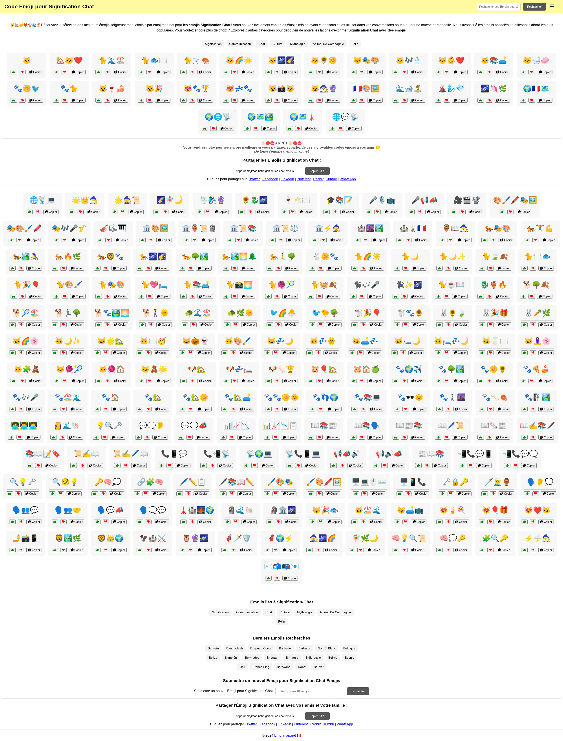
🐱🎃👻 (195, 341)
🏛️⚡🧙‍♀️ (328, 228)
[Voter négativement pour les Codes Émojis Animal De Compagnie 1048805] (278, 324)
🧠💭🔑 (452, 538)
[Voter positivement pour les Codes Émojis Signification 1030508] (400, 240)
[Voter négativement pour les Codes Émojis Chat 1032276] (533, 409)
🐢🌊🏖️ (198, 313)
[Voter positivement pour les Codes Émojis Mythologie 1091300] (182, 550)
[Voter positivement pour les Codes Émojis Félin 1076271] (396, 296)
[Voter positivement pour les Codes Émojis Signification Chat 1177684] (183, 72)
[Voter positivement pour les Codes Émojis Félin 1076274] (56, 296)
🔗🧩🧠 (150, 482)
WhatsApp (348, 179)
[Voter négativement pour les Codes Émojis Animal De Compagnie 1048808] (319, 381)
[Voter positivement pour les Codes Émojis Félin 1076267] (397, 268)
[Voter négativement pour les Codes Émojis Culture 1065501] (232, 493)
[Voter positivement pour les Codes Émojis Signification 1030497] (30, 465)
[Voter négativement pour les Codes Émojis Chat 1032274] (234, 296)
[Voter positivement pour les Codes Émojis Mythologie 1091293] (114, 212)
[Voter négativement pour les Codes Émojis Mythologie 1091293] (123, 212)
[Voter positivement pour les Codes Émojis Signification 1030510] (179, 493)
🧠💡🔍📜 (408, 538)
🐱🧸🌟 (154, 369)
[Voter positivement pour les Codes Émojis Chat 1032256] (524, 268)
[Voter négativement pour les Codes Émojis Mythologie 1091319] (208, 212)
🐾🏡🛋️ (238, 397)
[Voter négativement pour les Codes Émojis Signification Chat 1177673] (22, 100)
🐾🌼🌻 (494, 369)
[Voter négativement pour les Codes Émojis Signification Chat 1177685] (277, 72)
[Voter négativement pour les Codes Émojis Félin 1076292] (21, 268)
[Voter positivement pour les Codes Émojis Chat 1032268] (394, 352)
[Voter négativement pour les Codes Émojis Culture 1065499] (319, 493)
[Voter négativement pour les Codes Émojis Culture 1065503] (192, 522)
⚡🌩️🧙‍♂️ (537, 538)
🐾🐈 (69, 88)
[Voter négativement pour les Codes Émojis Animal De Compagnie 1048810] (106, 352)
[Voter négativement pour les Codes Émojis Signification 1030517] (256, 128)
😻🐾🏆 (196, 88)
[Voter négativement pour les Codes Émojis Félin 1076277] (192, 296)
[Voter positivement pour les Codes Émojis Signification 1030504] (272, 240)
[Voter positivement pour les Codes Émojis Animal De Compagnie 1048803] (12, 324)
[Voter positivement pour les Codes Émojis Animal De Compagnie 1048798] (141, 296)
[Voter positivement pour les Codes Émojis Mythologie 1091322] (72, 212)
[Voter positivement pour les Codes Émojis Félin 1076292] (12, 268)
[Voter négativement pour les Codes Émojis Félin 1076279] (321, 409)
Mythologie (297, 44)
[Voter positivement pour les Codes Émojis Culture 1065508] (290, 128)
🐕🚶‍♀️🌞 (155, 313)
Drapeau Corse (261, 648)
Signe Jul (231, 657)
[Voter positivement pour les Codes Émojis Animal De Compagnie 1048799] (268, 381)
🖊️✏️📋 (192, 482)
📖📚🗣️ (366, 425)
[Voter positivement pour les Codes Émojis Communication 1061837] (55, 522)
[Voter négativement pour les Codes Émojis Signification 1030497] (38, 465)
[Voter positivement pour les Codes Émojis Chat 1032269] (396, 381)
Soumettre (358, 691)
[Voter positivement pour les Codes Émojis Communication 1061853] (462, 465)
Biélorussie (313, 657)
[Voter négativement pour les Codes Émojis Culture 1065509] (533, 437)
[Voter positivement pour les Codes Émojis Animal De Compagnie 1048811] (523, 296)
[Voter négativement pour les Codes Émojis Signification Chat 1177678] (531, 72)
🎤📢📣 (424, 200)
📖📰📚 (409, 425)
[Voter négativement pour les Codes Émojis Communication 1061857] (254, 465)
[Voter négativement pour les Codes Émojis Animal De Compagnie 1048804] (107, 381)
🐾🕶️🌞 (410, 397)
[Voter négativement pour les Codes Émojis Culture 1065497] (362, 100)
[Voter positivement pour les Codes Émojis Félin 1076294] (397, 409)
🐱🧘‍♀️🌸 (537, 341)
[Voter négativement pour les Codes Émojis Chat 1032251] (106, 409)
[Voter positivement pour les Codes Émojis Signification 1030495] (52, 493)
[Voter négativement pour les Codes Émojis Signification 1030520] (106, 522)
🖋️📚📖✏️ (236, 482)
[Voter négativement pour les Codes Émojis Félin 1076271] (404, 296)
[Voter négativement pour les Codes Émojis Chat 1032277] (448, 522)
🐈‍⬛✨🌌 (409, 285)
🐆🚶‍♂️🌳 (283, 256)
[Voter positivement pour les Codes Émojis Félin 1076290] (140, 268)
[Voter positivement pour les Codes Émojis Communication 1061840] (333, 465)
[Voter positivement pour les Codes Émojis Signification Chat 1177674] (268, 100)
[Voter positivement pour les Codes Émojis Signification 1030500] (439, 550)
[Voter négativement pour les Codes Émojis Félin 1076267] (405, 268)
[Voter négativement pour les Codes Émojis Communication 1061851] (420, 212)
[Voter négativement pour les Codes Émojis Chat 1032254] (318, 352)
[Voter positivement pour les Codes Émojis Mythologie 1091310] (224, 550)
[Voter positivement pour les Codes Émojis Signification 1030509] (332, 128)
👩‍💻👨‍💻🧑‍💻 (24, 425)
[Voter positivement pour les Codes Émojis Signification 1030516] (230, 240)
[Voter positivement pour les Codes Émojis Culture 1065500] (100, 240)
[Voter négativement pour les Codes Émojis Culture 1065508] (298, 128)
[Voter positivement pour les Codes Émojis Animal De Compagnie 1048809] (226, 381)
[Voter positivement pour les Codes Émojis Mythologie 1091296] (484, 493)
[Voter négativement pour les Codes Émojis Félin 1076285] (490, 268)
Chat (261, 44)
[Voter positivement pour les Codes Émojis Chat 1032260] (438, 296)
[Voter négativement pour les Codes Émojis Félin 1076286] (106, 268)
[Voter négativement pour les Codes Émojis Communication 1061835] (169, 465)
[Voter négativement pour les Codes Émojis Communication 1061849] (212, 465)
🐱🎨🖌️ (238, 341)
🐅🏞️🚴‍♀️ (25, 256)
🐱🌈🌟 (239, 60)
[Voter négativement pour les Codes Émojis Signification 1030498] (531, 100)
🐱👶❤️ (451, 60)
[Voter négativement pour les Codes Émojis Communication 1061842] (516, 465)
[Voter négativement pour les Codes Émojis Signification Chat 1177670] (234, 100)
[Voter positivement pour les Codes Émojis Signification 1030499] (181, 437)
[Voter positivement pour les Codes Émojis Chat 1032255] (438, 381)
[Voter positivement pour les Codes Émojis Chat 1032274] (226, 296)
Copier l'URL (317, 171)
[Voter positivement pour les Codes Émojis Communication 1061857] (246, 465)
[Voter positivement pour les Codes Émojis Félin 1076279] (312, 409)
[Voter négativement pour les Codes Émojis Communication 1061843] (19, 437)
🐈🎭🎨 (112, 285)
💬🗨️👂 (151, 425)
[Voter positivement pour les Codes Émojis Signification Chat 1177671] (480, 72)
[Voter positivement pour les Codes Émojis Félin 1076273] (268, 409)
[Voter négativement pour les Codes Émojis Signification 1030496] (151, 240)
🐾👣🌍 (325, 397)
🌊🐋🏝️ (409, 88)
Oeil (242, 667)
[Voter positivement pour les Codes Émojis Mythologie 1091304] (267, 550)
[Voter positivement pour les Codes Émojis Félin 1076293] (140, 352)
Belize (213, 657)
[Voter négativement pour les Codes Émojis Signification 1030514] (447, 437)
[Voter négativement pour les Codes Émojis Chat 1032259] (448, 409)
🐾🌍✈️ (409, 369)
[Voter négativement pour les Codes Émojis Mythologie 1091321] (236, 522)
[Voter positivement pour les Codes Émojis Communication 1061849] (203, 465)
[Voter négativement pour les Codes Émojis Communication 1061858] (404, 437)
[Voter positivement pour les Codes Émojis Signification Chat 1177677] (98, 100)
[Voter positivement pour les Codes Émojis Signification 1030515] (96, 437)
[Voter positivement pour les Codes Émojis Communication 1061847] (205, 128)
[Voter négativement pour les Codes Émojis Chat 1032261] (233, 352)
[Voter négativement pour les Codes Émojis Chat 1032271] (149, 381)
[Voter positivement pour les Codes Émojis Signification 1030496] (142, 240)
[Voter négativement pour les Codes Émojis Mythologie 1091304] (275, 550)
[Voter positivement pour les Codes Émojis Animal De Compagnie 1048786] (524, 324)
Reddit (318, 179)
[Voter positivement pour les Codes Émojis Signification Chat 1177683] (311, 100)
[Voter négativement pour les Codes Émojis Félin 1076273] (277, 409)
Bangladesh (234, 648)
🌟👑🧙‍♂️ (85, 200)
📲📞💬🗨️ (520, 454)
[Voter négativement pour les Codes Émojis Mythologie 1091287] (106, 550)
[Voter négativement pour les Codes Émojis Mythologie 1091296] (493, 493)
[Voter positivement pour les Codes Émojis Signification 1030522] (117, 465)
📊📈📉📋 (280, 425)
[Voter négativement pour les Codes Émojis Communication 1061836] (277, 578)
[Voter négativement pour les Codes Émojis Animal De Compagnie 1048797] (107, 324)
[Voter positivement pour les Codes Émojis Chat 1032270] (98, 296)
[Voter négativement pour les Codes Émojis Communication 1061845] (147, 437)
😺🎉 (154, 88)
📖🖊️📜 (451, 425)
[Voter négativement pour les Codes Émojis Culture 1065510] (366, 240)
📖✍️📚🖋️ (537, 425)
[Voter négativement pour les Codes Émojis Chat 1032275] (191, 352)
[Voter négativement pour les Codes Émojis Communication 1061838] (427, 465)
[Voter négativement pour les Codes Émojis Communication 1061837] (63, 522)
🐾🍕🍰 (536, 369)
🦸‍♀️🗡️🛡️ (238, 538)
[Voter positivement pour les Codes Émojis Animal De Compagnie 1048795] (312, 268)
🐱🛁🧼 (536, 60)
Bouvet (319, 667)
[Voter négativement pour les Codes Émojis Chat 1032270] (107, 296)
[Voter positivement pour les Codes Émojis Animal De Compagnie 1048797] (98, 324)
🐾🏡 (153, 397)
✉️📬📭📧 (281, 566)
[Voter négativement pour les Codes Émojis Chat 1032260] (447, 296)
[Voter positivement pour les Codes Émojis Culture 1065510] (357, 240)
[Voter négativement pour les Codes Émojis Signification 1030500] (448, 550)
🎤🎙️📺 (382, 200)
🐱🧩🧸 (27, 369)
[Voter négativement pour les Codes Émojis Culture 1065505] (510, 212)
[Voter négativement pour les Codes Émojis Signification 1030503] (146, 493)
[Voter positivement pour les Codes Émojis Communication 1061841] (356, 493)
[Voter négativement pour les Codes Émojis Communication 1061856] (408, 493)
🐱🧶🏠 (112, 369)
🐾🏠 (110, 397)
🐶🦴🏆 (281, 369)
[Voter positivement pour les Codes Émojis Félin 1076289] (480, 381)
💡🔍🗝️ (109, 425)
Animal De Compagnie (328, 44)
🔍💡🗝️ (23, 482)
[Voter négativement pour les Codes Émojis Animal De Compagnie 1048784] (192, 381)
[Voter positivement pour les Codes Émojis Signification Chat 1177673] (14, 100)
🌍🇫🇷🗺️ (536, 88)
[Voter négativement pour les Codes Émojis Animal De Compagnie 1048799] (277, 381)
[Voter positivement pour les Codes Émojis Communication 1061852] (311, 437)
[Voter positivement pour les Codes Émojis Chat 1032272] (523, 381)
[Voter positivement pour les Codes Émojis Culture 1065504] (284, 212)
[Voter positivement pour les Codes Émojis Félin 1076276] (226, 268)
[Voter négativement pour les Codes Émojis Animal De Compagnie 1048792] (151, 324)
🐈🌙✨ (452, 256)
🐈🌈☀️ (368, 256)
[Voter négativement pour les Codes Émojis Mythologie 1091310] (233, 550)
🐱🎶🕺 (409, 60)
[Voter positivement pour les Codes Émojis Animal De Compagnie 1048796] (312, 324)
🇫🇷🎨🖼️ (366, 88)
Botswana (284, 667)
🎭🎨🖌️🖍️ (24, 228)
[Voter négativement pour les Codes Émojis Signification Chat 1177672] (447, 72)
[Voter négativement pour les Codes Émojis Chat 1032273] (363, 522)
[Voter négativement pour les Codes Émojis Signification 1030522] (126, 465)
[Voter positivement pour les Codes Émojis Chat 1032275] (182, 352)
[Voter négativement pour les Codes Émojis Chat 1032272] (531, 381)
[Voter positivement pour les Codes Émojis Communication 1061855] (376, 465)
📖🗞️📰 (494, 425)
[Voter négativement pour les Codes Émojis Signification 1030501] (19, 240)
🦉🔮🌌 (195, 538)
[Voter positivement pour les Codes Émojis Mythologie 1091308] (157, 212)
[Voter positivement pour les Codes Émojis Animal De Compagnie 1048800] (482, 324)
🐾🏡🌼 (195, 397)
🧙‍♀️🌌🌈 (322, 538)
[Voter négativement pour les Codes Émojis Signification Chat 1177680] (192, 100)
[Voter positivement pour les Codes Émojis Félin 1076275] (484, 240)
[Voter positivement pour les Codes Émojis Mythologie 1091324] (55, 550)
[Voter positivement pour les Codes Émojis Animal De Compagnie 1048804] (98, 381)
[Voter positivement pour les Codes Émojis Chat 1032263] (397, 522)
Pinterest (304, 179)
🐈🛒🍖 (196, 60)
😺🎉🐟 (325, 510)
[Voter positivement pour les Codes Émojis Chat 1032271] (141, 381)
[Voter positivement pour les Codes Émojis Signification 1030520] (97, 522)
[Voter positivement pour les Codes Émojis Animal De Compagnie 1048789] (268, 296)
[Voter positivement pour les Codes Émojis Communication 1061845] (138, 437)
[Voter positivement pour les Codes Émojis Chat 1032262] (182, 409)
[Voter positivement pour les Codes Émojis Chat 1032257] (524, 522)
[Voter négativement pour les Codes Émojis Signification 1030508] (408, 240)
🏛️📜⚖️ (285, 228)
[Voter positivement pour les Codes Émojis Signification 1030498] (523, 100)
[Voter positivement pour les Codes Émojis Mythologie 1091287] (97, 550)
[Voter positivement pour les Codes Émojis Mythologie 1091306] (396, 100)
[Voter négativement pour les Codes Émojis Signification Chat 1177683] (319, 100)
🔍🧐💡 (65, 482)
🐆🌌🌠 (153, 256)
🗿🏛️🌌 (283, 510)
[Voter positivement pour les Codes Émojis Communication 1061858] (396, 437)
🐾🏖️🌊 (68, 397)
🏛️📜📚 (243, 228)
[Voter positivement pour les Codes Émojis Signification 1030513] (482, 550)
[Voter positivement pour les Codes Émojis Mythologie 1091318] (140, 550)
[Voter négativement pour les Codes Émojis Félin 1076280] (535, 240)
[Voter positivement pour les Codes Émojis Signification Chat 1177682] (311, 72)
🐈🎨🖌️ (69, 285)
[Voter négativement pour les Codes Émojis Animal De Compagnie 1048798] (149, 296)
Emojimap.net (285, 735)
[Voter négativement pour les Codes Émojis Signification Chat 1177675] (234, 72)
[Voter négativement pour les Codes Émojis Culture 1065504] (292, 212)
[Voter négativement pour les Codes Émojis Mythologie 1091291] (62, 437)
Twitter (254, 179)
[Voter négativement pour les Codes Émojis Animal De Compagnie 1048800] (490, 324)
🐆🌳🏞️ (195, 256)
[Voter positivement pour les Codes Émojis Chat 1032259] (439, 409)
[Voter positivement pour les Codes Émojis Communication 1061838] (418, 465)
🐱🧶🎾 (69, 369)
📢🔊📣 (389, 454)
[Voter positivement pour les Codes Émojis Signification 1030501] (11, 240)
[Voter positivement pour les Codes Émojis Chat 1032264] (12, 352)
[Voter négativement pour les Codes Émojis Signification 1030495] (61, 493)
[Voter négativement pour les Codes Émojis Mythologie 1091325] (489, 296)
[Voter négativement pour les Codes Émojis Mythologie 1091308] (165, 212)
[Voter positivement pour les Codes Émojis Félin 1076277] (183, 296)
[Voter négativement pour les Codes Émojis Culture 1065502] (148, 522)
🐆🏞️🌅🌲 (239, 256)
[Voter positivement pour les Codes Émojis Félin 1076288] (14, 296)
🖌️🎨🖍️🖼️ (324, 482)
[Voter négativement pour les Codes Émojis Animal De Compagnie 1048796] (321, 324)
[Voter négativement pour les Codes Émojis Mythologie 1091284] (533, 550)
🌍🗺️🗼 (303, 117)
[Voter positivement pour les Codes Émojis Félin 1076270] (55, 268)
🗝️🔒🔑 (455, 482)
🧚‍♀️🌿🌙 (365, 538)
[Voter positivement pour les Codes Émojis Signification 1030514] (438, 437)
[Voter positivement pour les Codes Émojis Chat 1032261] (224, 352)
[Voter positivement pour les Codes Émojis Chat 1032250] (14, 72)
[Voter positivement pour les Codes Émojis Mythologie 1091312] (241, 212)
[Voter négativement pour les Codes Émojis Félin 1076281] (362, 296)
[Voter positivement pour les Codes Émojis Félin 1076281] (353, 296)
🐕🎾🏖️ (25, 313)
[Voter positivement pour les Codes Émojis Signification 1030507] (396, 550)
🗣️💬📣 (110, 510)
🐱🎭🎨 (366, 60)
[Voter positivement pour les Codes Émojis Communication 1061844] (480, 437)
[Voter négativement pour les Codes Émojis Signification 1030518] (275, 493)
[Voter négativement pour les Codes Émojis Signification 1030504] (281, 240)
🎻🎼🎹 (113, 228)
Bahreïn (213, 648)
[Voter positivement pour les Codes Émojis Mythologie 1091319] (199, 212)
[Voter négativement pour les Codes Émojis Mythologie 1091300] (191, 550)
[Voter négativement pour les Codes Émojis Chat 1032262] (191, 409)
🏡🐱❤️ (69, 60)
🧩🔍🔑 (495, 538)
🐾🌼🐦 (27, 88)
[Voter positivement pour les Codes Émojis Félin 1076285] (482, 268)
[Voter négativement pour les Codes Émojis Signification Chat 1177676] (404, 72)
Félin (354, 44)
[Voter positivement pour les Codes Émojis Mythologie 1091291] (53, 437)
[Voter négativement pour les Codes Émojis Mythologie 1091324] (63, 550)
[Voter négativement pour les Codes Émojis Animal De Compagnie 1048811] (531, 296)
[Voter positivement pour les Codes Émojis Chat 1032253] (439, 268)
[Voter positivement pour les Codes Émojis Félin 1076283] (55, 409)
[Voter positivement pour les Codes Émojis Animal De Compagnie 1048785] (352, 352)
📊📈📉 (236, 425)
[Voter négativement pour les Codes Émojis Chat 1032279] (363, 409)
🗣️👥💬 (25, 510)
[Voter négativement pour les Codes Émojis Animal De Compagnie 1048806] (405, 324)
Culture (277, 44)
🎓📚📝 (339, 200)
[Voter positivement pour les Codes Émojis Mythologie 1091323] (309, 550)
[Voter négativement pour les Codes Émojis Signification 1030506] (362, 437)
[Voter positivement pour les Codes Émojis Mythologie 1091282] (270, 522)
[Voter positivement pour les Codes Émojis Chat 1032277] (439, 522)
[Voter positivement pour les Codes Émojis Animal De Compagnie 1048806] (397, 324)
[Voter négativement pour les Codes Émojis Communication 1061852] (319, 437)
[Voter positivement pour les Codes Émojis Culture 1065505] (502, 212)
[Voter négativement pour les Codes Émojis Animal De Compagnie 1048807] (448, 324)
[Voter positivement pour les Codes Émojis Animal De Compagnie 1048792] (142, 324)
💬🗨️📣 (194, 425)
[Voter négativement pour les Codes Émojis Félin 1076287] (447, 352)
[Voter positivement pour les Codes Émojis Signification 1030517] (247, 128)
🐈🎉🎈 (27, 285)
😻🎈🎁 (495, 510)
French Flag (260, 667)
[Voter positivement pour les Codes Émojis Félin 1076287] (438, 352)
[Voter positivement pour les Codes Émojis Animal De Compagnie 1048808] (311, 381)
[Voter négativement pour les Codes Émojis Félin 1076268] (148, 409)
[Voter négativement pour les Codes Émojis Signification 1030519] (275, 437)
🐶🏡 (196, 369)
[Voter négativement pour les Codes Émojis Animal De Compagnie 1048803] (21, 324)
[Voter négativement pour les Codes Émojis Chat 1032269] (404, 381)
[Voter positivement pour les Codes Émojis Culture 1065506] (454, 212)
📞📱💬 (174, 454)
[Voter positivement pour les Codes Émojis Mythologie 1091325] (480, 296)
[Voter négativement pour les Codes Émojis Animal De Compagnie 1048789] (277, 296)
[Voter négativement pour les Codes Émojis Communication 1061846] (298, 465)
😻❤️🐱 (537, 510)
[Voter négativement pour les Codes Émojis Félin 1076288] (22, 296)
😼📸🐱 (281, 88)
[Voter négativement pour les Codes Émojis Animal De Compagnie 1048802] (233, 409)
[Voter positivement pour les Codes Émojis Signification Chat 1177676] (396, 72)
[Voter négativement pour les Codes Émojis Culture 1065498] (65, 240)
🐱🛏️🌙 (407, 341)
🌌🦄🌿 (494, 88)
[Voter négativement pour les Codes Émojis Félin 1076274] (65, 296)
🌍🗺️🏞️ (260, 117)
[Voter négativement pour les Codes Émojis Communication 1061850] (21, 522)
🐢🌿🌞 (240, 313)
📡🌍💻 (259, 454)
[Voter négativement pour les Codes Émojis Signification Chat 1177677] (107, 100)
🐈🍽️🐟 (537, 256)
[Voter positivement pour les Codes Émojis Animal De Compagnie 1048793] (482, 409)
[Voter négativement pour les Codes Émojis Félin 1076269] (191, 268)
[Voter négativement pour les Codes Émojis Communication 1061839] (377, 212)
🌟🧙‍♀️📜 (127, 200)
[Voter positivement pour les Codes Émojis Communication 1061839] (369, 212)
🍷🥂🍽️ (297, 200)
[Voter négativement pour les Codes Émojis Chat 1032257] (533, 522)
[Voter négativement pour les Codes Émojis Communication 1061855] (384, 465)
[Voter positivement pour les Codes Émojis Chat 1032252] (312, 522)
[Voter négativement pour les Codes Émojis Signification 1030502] (232, 437)
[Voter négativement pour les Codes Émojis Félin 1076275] (493, 240)
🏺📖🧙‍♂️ (455, 228)
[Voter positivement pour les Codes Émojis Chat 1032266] (311, 296)
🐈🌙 (410, 256)
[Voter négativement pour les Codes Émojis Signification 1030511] (335, 212)
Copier (36, 72)
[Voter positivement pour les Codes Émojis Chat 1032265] (12, 409)
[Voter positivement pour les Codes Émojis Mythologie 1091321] (227, 522)
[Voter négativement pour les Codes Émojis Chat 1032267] (490, 522)
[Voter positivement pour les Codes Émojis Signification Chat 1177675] (226, 72)
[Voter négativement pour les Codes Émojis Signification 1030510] (188, 493)
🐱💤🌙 (280, 341)
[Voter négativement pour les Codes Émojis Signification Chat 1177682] (319, 72)
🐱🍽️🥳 (153, 341)
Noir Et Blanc (327, 648)
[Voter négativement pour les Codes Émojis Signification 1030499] (189, 437)
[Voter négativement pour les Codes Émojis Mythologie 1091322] (80, 212)
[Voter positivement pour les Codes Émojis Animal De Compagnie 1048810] (97, 352)
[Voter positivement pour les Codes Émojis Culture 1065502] (140, 522)
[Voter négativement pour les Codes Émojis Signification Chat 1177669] (149, 72)
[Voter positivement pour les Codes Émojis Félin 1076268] (140, 409)
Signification (213, 44)
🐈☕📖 (451, 285)
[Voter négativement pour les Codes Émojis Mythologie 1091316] (489, 100)
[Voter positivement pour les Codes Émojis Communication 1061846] (290, 465)
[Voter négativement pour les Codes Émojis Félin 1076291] (363, 268)
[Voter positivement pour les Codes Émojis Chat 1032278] (14, 381)
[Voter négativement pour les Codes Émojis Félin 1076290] (148, 268)
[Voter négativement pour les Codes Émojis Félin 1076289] (489, 381)
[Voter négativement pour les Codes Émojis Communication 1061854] (38, 212)
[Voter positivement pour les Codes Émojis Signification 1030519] (267, 437)
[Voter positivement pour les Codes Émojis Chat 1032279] (354, 409)
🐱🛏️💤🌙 (451, 341)
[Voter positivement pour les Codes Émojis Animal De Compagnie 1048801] (227, 324)
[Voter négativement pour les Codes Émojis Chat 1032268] (403, 352)
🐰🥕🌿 (537, 313)
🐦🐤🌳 (325, 313)
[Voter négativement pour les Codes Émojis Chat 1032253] (448, 268)
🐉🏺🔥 (494, 285)
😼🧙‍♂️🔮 (324, 88)
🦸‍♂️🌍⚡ (280, 538)
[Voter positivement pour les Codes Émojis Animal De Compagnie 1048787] (185, 324)
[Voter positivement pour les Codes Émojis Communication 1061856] (400, 493)
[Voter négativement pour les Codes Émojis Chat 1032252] (321, 522)
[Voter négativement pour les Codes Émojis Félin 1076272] (490, 352)
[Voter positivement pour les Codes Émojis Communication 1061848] (12, 550)
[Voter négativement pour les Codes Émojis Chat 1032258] (65, 381)
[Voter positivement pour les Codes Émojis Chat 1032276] (524, 409)
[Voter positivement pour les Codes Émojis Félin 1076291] (354, 268)
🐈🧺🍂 (324, 285)
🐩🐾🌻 (410, 313)
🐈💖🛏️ (154, 285)
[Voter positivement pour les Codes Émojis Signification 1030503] (137, 493)
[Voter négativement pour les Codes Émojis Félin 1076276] (234, 268)
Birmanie (292, 657)
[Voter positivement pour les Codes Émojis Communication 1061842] (507, 465)
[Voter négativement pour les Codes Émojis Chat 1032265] (21, 409)
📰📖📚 (431, 454)
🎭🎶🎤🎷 (69, 228)
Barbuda (304, 648)
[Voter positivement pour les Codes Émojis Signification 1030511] (326, 212)
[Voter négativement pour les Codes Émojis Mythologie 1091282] (278, 522)
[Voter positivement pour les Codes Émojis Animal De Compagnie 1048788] (55, 324)
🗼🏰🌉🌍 (196, 510)
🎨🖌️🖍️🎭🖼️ (515, 200)
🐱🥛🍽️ (495, 341)
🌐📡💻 (42, 200)
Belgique (349, 648)
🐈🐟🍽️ (154, 60)
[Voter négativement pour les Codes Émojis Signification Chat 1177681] (107, 72)
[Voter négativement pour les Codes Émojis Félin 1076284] (278, 268)
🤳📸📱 (25, 538)
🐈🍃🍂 (495, 256)
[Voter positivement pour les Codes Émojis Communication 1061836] (268, 578)
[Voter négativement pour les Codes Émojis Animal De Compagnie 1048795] (321, 268)
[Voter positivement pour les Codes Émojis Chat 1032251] (97, 409)
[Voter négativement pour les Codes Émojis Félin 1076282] (533, 352)
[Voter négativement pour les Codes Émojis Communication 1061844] (489, 437)
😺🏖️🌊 (368, 510)
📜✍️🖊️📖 (130, 454)
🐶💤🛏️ (239, 369)
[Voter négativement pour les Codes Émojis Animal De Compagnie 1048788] (63, 324)
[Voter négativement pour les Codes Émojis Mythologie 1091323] (318, 550)
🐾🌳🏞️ (451, 369)
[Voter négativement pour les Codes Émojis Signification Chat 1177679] (362, 72)
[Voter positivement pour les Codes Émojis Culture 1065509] (524, 437)
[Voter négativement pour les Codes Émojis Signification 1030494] (82, 465)
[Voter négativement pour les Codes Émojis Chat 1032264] (21, 352)
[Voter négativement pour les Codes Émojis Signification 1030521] (103, 493)
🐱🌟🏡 (110, 341)
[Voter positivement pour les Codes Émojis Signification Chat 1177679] (353, 72)
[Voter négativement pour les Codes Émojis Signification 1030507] (404, 550)
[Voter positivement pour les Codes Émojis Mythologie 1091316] (480, 100)
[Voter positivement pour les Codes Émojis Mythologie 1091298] (438, 100)
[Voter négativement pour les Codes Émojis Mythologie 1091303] (451, 240)
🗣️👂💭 (540, 482)
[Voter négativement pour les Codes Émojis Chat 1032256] (533, 268)
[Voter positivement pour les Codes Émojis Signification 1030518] (267, 493)
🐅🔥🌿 (68, 256)
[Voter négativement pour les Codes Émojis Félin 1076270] (63, 268)
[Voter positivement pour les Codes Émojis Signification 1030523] (10, 493)
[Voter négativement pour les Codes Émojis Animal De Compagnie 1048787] (193, 324)
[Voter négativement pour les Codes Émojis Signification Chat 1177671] (489, 72)
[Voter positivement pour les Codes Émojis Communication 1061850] (12, 522)
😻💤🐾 (239, 88)
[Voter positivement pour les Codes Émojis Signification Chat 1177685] (268, 72)
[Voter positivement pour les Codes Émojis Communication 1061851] (411, 212)
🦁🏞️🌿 (68, 538)
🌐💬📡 (345, 117)
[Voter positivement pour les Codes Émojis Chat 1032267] (482, 522)
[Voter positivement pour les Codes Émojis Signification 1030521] (94, 493)
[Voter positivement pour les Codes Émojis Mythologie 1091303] (442, 240)
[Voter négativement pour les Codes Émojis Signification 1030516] (238, 240)
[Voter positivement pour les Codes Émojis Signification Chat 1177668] (141, 100)
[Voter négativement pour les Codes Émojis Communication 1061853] (471, 465)
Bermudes (252, 657)
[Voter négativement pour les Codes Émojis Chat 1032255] (447, 381)
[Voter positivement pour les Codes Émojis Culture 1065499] (311, 493)
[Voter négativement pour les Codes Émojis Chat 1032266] (319, 296)
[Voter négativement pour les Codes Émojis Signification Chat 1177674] (277, 100)
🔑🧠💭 (108, 482)
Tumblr (331, 179)
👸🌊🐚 (66, 425)
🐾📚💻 (368, 397)
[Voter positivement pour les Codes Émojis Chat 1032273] (354, 522)
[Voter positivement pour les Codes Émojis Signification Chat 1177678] (523, 72)
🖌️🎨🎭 (280, 482)
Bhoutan (272, 657)
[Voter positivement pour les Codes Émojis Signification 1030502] (223, 437)
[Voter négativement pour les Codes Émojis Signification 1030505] (451, 493)
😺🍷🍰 (112, 88)
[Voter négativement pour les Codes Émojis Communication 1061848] (21, 550)
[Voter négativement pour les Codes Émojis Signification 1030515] (104, 437)
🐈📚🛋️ (196, 285)
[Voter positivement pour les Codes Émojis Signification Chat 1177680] (183, 100)
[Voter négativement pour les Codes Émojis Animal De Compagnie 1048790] (363, 324)
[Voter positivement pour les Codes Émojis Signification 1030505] (442, 493)
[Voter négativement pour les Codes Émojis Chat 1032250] (22, 72)
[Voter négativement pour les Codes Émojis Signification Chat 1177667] (65, 72)
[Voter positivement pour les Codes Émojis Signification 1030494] (73, 465)
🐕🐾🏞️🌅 (111, 313)
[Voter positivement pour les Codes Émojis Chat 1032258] (56, 381)
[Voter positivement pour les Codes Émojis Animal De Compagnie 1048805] (270, 324)
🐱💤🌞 (322, 341)
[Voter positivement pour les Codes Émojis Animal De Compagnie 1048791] (353, 381)
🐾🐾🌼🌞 (281, 397)
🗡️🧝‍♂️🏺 (497, 482)
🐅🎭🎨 (497, 228)
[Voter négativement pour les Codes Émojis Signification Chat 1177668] (149, 100)
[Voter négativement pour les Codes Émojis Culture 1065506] (462, 212)
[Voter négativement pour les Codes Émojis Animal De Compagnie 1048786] (533, 324)
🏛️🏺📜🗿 (199, 228)
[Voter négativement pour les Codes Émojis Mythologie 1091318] (148, 550)
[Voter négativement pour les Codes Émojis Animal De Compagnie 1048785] (360, 352)
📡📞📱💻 (302, 454)
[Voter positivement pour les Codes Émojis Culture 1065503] (183, 522)
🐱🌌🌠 (281, 60)
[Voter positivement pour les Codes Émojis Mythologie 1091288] (352, 550)
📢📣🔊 (346, 454)
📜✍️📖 (86, 454)
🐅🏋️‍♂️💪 (540, 228)
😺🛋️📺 (410, 510)
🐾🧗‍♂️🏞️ (537, 397)
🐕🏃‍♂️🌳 (68, 313)
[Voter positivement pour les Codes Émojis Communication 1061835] (161, 465)
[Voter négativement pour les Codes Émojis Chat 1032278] (22, 381)
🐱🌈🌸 (25, 341)
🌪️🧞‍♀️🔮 (212, 200)
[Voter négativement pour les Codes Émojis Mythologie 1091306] (404, 100)
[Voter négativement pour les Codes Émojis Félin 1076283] (63, 409)
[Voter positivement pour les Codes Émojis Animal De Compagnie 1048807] (439, 324)
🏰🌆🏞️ (370, 228)
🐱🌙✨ (68, 341)
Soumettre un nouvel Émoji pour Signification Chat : (234, 691)
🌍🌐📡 (218, 117)
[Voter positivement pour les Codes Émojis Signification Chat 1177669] (141, 72)
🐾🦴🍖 (495, 397)
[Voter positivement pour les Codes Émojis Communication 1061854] (29, 212)
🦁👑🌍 (110, 538)
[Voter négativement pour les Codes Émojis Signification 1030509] (341, 128)
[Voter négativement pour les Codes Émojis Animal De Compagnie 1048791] (362, 381)
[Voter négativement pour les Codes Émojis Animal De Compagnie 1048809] (234, 381)
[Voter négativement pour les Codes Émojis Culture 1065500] (108, 240)
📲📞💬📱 (475, 454)
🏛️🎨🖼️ (155, 228)
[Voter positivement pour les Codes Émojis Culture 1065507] (186, 240)
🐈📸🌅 (239, 285)
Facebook (270, 179)
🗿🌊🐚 (240, 510)
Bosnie (349, 657)
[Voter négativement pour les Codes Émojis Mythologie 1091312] (250, 212)
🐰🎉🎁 (495, 313)
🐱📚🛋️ (494, 60)
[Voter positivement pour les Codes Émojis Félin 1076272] (482, 352)
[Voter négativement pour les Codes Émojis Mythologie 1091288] (360, 550)
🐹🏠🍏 (366, 369)
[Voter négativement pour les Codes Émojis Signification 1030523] (18, 493)
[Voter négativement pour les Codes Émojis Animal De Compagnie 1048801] (236, 324)
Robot (302, 667)
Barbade (285, 648)
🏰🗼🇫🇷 (413, 228)
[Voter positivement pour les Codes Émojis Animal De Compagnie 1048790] (354, 324)
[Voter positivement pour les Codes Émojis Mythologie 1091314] (315, 240)
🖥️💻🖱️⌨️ (369, 482)
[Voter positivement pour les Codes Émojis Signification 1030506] (353, 437)
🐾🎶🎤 (25, 397)
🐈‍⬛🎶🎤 (366, 285)
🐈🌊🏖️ (112, 60)
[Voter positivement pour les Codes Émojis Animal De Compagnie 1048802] (224, 409)
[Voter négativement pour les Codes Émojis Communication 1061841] (364, 493)
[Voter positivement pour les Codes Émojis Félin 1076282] (524, 352)
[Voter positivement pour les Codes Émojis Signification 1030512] (527, 493)
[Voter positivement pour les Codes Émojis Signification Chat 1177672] (438, 72)
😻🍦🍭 (452, 510)
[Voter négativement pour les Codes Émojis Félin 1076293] (148, 352)
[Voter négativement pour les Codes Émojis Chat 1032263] (405, 522)
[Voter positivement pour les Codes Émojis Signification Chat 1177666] (56, 100)
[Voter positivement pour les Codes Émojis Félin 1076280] (527, 240)
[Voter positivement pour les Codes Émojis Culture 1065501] (223, 493)
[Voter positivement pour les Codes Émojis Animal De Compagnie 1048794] (55, 352)
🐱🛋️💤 (365, 341)
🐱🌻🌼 (324, 60)
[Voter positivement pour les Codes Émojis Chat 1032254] (309, 352)
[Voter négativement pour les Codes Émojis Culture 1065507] (195, 240)
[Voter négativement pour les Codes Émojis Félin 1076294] (405, 409)
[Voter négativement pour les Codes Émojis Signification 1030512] (535, 493)
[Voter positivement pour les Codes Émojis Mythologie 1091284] (524, 550)
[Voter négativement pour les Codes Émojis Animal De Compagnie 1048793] (490, 409)
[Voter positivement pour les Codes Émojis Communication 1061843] (11, 437)
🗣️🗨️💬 (153, 510)
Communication (240, 44)
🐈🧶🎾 (281, 285)
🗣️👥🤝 (68, 510)
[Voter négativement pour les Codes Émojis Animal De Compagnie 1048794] (63, 352)
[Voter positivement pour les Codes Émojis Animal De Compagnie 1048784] (183, 381)
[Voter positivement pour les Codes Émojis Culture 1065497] (353, 100)
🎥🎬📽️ (467, 200)
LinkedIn (287, 179)
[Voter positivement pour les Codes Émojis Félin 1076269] (182, 268)
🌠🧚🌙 (170, 200)
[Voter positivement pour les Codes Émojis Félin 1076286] (97, 268)
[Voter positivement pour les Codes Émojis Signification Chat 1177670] (226, 100)
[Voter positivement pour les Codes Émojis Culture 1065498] (56, 240)
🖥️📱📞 (413, 482)
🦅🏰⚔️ (153, 538)
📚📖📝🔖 (42, 454)
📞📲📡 (216, 454)
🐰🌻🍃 (452, 313)
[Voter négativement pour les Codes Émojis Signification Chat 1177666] (65, 100)
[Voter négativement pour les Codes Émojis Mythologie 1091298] (447, 100)
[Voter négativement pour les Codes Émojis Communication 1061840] (342, 465)
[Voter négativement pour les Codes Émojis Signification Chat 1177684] (192, 72)
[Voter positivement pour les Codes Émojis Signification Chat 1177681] (98, 72)
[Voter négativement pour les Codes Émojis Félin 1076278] (275, 352)
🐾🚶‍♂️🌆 (452, 397)
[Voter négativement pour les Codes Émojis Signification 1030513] (490, 550)
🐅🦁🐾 (110, 256)
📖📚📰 (324, 425)
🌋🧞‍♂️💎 (451, 88)
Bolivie (332, 657)
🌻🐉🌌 (254, 200)
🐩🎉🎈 (368, 313)
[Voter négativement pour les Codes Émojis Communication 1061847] (213, 128)
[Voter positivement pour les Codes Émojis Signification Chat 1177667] (56, 72)
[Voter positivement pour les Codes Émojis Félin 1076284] (270, 268)
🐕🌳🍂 (536, 285)
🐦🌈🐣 (283, 313)
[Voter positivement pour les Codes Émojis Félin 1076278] (267, 352)
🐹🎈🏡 (324, 369)
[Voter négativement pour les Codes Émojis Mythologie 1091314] (323, 240)
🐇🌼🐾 (325, 256)
